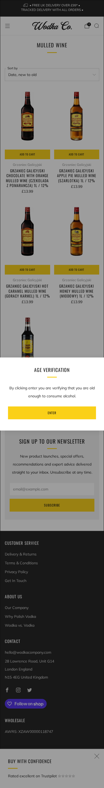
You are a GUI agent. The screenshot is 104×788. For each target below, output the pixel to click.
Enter (52, 412)
